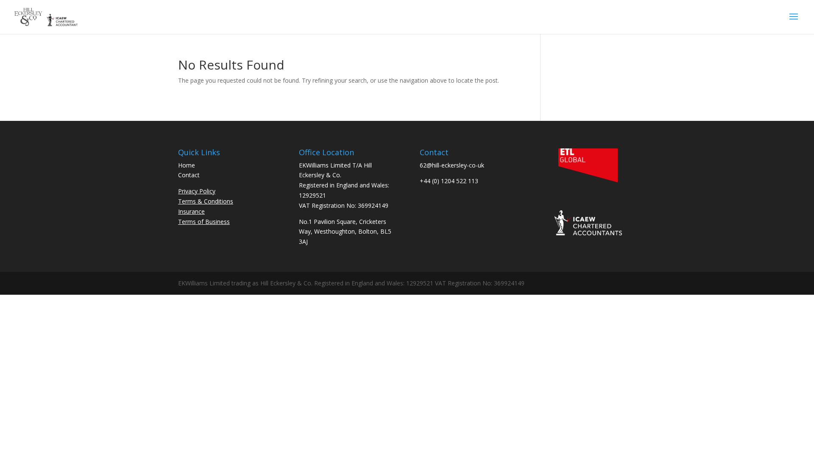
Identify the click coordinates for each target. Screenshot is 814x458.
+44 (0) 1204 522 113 (449, 181)
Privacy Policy (196, 191)
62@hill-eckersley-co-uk (452, 165)
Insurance (191, 211)
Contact (189, 175)
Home (186, 165)
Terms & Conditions (205, 201)
